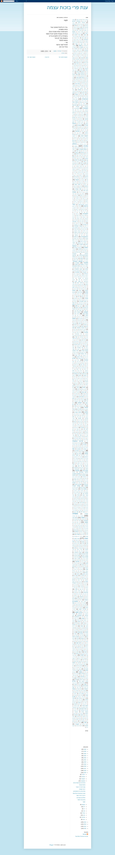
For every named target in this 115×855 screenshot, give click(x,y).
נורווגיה (82, 523)
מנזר (81, 479)
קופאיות (86, 633)
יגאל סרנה (74, 343)
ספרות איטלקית (78, 552)
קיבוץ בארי (82, 635)
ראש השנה (78, 643)
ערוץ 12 (75, 584)
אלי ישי (83, 79)
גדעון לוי (81, 176)
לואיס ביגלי (80, 422)
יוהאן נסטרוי (74, 366)
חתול (87, 326)
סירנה (85, 547)
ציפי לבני (76, 623)
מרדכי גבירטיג (85, 501)
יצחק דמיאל (78, 395)
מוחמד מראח (85, 447)
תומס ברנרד (85, 705)
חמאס (74, 318)
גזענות (77, 180)
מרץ (84, 815)
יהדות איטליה (79, 346)
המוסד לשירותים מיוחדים (78, 252)
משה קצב (76, 511)
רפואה (73, 662)
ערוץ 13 (86, 586)
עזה (87, 569)
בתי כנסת (85, 161)
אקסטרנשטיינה (76, 108)
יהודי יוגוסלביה (83, 353)
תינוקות (81, 714)
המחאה (86, 253)
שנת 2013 (81, 695)
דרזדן (79, 223)
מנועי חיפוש (86, 479)
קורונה (81, 633)
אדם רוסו (80, 33)
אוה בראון (81, 40)
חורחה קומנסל (75, 309)
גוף (87, 179)
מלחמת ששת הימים (76, 476)
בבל (78, 126)
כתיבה (87, 416)
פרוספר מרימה (79, 607)
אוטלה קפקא (83, 44)
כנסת (87, 413)
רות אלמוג (78, 653)
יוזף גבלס (86, 369)
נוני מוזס (78, 522)
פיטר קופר (81, 595)
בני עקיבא (84, 142)
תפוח (75, 722)
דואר (73, 196)
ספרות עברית (85, 557)
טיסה (75, 330)
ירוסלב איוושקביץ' (77, 401)
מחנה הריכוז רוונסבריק (84, 458)
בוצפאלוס (78, 129)
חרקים (75, 324)
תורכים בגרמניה (84, 710)
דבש (82, 196)
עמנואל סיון (78, 578)
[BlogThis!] (46, 51)
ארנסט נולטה (80, 123)
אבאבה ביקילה (85, 19)
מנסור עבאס (80, 481)
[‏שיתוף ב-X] (44, 51)
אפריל (83, 813)
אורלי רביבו (82, 56)
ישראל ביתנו (85, 409)
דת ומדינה (85, 224)
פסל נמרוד (84, 604)
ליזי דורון (82, 430)
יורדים (81, 383)
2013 (84, 824)
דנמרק (87, 221)
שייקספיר (75, 676)
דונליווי (79, 206)
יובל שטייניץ (86, 366)
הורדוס (81, 238)
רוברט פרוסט (85, 647)
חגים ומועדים (83, 301)
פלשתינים (75, 601)
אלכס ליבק (79, 85)
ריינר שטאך (74, 658)
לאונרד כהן (80, 419)
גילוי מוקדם (74, 183)
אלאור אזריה (75, 74)
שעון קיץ (75, 695)
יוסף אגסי (86, 379)
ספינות (86, 549)
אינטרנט (86, 68)
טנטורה (78, 335)
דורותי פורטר (84, 207)
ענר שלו (79, 581)
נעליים (77, 533)
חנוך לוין (79, 321)
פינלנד (82, 598)
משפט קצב (74, 517)
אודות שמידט (78, 39)
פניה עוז (77, 603)
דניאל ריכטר (81, 220)
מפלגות (86, 485)
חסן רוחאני (74, 323)
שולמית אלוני (76, 673)
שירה (76, 679)
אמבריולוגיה (85, 89)
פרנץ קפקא (78, 612)
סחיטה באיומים (77, 543)
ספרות (86, 552)
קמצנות (82, 638)
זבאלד (85, 287)
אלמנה (73, 86)
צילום (80, 623)
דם (74, 212)
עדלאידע (73, 564)
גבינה (75, 172)
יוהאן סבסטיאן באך (83, 367)
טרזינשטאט (86, 338)
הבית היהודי (76, 229)
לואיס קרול (74, 422)
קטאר (75, 633)
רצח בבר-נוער (79, 665)
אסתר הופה (75, 102)
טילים (79, 330)
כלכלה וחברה (78, 412)
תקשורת (77, 724)
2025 (84, 751)
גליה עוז (80, 186)
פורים (75, 592)
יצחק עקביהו (78, 398)
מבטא (84, 438)
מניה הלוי (86, 481)
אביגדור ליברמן (76, 21)
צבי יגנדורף (76, 618)
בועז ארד (74, 128)
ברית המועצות (85, 153)
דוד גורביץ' (77, 199)
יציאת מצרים (76, 399)
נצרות (86, 536)
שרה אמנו (78, 698)
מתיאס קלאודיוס (77, 519)
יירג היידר (85, 386)
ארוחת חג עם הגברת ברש (79, 782)
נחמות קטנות (82, 784)
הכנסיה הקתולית (77, 247)
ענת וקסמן (74, 581)
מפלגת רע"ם (76, 492)
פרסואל (86, 613)
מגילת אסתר (79, 439)
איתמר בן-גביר (80, 73)
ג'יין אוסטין (74, 169)
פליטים (80, 599)
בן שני (82, 140)
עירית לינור (81, 572)
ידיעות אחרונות (77, 344)
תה (79, 704)
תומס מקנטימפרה (83, 708)
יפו (83, 393)
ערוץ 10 (80, 584)
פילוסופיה (81, 596)
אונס (80, 45)
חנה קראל (74, 320)
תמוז (83, 718)
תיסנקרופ (76, 714)
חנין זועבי (80, 323)
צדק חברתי (79, 620)
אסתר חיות (82, 103)
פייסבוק (75, 595)
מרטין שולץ (80, 504)
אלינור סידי (78, 82)
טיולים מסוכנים (85, 330)
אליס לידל (83, 83)
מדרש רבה (79, 442)
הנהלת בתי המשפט (84, 259)
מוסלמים (79, 449)
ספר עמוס (81, 550)
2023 (84, 755)
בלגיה (87, 139)
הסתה (76, 264)
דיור (79, 207)
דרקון (75, 223)
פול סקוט (81, 589)
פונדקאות (86, 592)
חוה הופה (74, 303)
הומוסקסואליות (84, 236)
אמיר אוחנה (84, 93)
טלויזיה (86, 332)
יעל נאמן (78, 390)
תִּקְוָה (84, 801)
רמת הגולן (82, 661)
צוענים (73, 620)
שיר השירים (81, 679)
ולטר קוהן (82, 284)
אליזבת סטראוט (85, 82)
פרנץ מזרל (86, 612)
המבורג (78, 250)
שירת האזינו (74, 682)
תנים (77, 721)
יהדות (86, 346)
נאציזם (75, 520)
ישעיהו (75, 406)
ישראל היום (79, 409)
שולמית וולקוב (85, 675)
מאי (84, 811)
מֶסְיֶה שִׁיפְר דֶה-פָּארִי (80, 787)
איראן (81, 70)
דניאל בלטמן (79, 218)
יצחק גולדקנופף (85, 395)
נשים (86, 538)
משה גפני (80, 510)
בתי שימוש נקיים (75, 163)
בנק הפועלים (79, 147)
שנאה (86, 695)
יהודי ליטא (76, 353)
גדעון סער (76, 176)
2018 (84, 766)
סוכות (83, 541)
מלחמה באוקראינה (83, 472)
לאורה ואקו (74, 419)
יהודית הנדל (85, 361)
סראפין (78, 560)
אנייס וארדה (83, 100)
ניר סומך (81, 531)
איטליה (77, 62)
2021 (84, 759)
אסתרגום (76, 103)
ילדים (83, 387)
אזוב (78, 57)
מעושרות (84, 482)
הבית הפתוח (85, 230)
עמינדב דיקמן (85, 577)
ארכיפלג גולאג (84, 120)
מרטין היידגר (82, 502)
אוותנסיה (81, 42)
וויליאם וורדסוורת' (84, 275)
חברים (75, 298)
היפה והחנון (74, 244)
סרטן (87, 563)
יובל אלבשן (76, 364)
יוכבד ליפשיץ (78, 369)
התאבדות (84, 272)
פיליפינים (86, 598)
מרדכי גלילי (78, 501)
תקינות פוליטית (85, 724)
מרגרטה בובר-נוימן (77, 499)
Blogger (51, 845)
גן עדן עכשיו (78, 190)
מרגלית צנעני (76, 498)
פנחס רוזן (83, 603)
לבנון (75, 421)
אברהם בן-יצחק (77, 27)
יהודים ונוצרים (81, 358)
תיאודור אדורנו (84, 711)
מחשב (87, 459)
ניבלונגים (80, 528)
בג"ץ (75, 126)
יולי (84, 806)
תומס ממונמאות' (75, 707)
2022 (84, 757)
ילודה (77, 387)
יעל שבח (74, 390)
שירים (63, 53)
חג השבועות (74, 299)
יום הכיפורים (84, 373)
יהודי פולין (77, 355)
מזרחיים (77, 450)
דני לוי (73, 215)
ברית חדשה (78, 153)
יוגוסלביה (80, 366)
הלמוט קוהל (84, 250)
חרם (79, 324)
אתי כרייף (83, 126)
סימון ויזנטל (79, 546)
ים (72, 387)
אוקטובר (83, 778)
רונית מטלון (74, 650)
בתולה (82, 160)
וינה (79, 279)
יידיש (76, 384)
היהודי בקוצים (76, 238)
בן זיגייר (75, 139)
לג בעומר (86, 422)
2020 (84, 762)
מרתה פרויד (85, 510)
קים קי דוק (76, 635)
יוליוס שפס (81, 372)
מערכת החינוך (78, 484)
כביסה (84, 410)
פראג (83, 606)
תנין (73, 721)
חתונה (82, 326)
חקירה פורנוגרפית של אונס (79, 793)
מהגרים (84, 444)
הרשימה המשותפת (84, 270)
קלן (86, 638)
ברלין (75, 155)
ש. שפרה (81, 670)
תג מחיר (84, 704)
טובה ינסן (75, 329)
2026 (84, 749)
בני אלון (78, 140)
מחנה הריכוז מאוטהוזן (78, 456)
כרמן (75, 413)
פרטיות (73, 607)
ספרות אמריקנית (84, 554)
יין (72, 384)
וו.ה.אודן (80, 273)
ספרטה (86, 560)
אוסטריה (81, 47)
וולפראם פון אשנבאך (83, 278)
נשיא (74, 536)
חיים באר (79, 315)
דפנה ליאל (82, 221)
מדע (84, 443)
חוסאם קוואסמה (80, 304)
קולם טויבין (76, 630)
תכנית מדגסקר (85, 716)
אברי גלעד (86, 28)
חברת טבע (86, 299)
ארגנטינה (86, 109)
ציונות (79, 621)
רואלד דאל (78, 644)
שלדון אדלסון (85, 686)
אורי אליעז (77, 51)
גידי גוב (86, 183)
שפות (87, 696)
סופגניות (78, 541)
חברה (86, 298)
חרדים (84, 324)
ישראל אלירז (77, 407)
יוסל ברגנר (76, 378)
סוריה (83, 543)
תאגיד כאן (85, 702)
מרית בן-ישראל (77, 508)
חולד (85, 304)
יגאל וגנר (86, 343)
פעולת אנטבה (77, 604)
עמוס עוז (76, 575)
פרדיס (75, 606)
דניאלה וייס (76, 220)
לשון (78, 432)
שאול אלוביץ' (74, 670)
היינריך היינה (83, 241)
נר (82, 536)
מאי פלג (81, 433)
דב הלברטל (76, 195)
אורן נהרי (75, 56)
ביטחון (86, 133)
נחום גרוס (86, 525)
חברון (80, 298)
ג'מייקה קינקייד (84, 170)
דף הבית (47, 57)
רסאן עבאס (86, 662)
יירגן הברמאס (79, 386)
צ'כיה (87, 618)
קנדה (78, 638)
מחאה (86, 452)
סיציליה (73, 546)
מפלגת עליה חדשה (84, 492)
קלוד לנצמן (83, 636)
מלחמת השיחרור (82, 475)
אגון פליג (75, 28)
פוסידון (79, 592)
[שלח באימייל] (47, 51)
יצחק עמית (85, 398)
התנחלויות (77, 272)
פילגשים (86, 596)
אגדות (81, 28)
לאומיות (79, 418)
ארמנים (77, 120)
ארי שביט (81, 111)
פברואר (83, 817)
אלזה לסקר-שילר (80, 77)
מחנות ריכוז (76, 458)
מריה (75, 504)
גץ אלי (81, 192)
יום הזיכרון (74, 372)
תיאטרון (86, 713)
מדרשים (73, 442)
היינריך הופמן (74, 239)
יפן (80, 393)
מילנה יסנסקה (80, 463)
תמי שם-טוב (74, 718)
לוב (85, 424)
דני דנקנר (78, 215)
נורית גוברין (76, 523)
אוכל (76, 44)
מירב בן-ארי (79, 464)
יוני (84, 808)
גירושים (86, 186)
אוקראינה (86, 50)
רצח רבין (86, 669)
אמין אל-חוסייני (75, 91)
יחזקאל (86, 384)
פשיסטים (79, 615)
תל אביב (79, 716)
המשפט (81, 258)
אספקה (80, 102)
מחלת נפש (78, 453)
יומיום (79, 375)
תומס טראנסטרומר (84, 707)
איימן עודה (80, 65)
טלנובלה (86, 335)
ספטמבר (83, 780)
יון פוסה (73, 375)
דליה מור (81, 212)
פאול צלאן (76, 586)
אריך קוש (77, 114)
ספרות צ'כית (85, 558)
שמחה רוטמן (79, 692)
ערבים (85, 584)
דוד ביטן (82, 199)
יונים (74, 376)
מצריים (78, 495)
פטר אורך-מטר (85, 593)
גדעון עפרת (86, 178)
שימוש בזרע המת (84, 678)
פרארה (79, 606)
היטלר (87, 239)
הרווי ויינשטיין (79, 267)
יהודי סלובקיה (85, 355)
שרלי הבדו (80, 701)
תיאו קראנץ (76, 710)
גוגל (81, 178)
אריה (78, 112)
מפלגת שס (85, 493)
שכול (85, 684)
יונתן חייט (81, 378)
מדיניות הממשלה (77, 441)
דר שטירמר (75, 221)
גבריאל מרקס (85, 173)
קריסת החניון (79, 639)
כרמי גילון (80, 413)
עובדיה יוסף (84, 566)
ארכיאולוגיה (79, 117)
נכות (87, 533)
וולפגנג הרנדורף (77, 276)
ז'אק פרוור (85, 285)
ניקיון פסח (76, 530)
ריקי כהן (79, 659)
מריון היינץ (82, 507)
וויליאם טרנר (76, 275)
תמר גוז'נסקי (78, 719)
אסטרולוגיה (86, 102)
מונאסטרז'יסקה (78, 447)
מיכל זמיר (76, 461)
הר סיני (85, 267)
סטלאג (87, 544)
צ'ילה (82, 616)
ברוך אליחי (84, 150)
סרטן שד (81, 563)
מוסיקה (84, 449)
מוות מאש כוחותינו (76, 444)
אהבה (84, 34)
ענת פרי (84, 834)
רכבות (75, 659)
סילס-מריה (85, 546)
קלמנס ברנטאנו (75, 636)
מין (74, 463)
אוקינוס (80, 48)
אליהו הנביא (82, 80)
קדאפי (73, 627)
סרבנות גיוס (84, 561)
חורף (85, 310)
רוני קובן (79, 650)
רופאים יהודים (76, 652)
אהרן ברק (84, 37)
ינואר (83, 819)
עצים (81, 583)
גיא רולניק (81, 181)
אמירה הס (78, 92)
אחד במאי (85, 59)
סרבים (73, 560)
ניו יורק (75, 528)
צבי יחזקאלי (86, 620)
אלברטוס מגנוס (84, 76)
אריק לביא (86, 117)
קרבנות (85, 639)
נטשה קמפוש (78, 526)
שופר (79, 675)
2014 (84, 822)
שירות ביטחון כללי (83, 681)
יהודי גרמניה (75, 350)
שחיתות (82, 676)
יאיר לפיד (74, 338)
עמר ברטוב (79, 580)
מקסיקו (77, 496)
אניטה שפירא (75, 99)
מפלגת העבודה (76, 485)
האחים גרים (75, 227)
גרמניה (74, 192)
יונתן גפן (86, 378)
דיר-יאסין (77, 209)
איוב (81, 62)
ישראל (86, 407)
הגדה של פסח (85, 232)
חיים (87, 315)
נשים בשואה (76, 538)
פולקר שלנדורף (77, 590)
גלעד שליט (85, 190)
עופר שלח (81, 567)
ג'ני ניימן (77, 170)
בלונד (80, 139)
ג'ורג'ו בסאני (86, 169)
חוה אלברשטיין (81, 302)
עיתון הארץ (85, 574)
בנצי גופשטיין (85, 147)
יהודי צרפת (79, 356)
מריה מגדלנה (85, 505)
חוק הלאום (78, 307)
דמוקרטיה (85, 214)
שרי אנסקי (74, 699)
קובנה (87, 630)
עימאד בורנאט (85, 570)
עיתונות (78, 574)
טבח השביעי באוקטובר (81, 327)
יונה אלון (85, 376)
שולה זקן (82, 673)
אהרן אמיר (74, 36)
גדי (76, 175)
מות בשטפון (82, 450)
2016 (84, 770)
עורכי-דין (75, 567)
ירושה (86, 402)
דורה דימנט (74, 206)
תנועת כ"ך (82, 721)
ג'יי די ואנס (80, 169)
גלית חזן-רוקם (81, 187)
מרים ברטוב (76, 507)
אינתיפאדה (76, 68)
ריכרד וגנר (84, 659)
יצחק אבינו (76, 393)
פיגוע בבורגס (78, 593)
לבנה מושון (80, 421)
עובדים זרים (78, 566)
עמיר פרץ (79, 577)
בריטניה (76, 152)
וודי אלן (75, 273)
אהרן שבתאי (76, 37)
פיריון (78, 598)
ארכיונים (80, 119)
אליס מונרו (77, 83)
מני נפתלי (76, 479)
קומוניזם (86, 632)
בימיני (87, 134)
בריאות (82, 152)
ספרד (75, 550)
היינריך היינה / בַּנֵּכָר (80, 795)
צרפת (82, 626)
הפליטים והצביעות (81, 797)
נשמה (87, 540)
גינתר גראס (77, 184)
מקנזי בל (82, 496)
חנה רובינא (85, 321)
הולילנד (76, 235)
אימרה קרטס (76, 66)
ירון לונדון (86, 401)
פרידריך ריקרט (82, 609)
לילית (82, 432)
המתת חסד (76, 258)
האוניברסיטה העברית (84, 227)
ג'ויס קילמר (79, 164)
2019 (84, 764)
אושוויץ (86, 57)
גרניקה (78, 193)
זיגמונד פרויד (76, 288)
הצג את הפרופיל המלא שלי (81, 836)
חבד (74, 296)
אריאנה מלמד (83, 112)
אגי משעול (86, 30)
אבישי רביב (81, 25)
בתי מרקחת (78, 161)
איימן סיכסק (86, 65)
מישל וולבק (82, 467)
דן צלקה (77, 213)
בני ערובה (79, 142)
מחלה (86, 453)
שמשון (75, 693)
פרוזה (86, 607)
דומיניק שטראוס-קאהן (83, 204)
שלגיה (75, 684)
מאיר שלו (79, 435)
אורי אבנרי (83, 51)
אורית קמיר (86, 54)
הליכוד (79, 249)
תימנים (86, 714)
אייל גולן (82, 63)
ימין (78, 389)
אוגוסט (83, 804)
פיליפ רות (75, 596)
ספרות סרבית (77, 555)
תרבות (86, 725)
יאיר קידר (77, 340)
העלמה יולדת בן (85, 266)
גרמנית (83, 193)
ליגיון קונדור (78, 429)
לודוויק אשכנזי (79, 424)
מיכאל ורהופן (76, 459)
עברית (78, 564)
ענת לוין (85, 583)
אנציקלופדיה (76, 100)
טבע (73, 327)
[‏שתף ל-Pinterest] (41, 51)
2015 (84, 772)
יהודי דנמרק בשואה (82, 352)
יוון (77, 367)
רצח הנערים (81, 667)
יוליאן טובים (79, 370)
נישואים (76, 531)
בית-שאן (75, 137)
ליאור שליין (85, 429)
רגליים (82, 644)
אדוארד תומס (79, 30)
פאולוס (86, 587)
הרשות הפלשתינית (78, 269)
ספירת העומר (79, 549)
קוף (74, 632)
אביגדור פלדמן (81, 22)
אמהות (79, 89)
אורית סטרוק (76, 53)
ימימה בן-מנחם (83, 389)
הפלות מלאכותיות (76, 266)
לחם (86, 427)
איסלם (86, 70)
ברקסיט (75, 158)
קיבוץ (87, 635)
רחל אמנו (85, 656)
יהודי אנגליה (79, 349)
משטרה (86, 513)
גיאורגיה (75, 181)
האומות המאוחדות (78, 226)
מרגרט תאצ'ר (85, 499)
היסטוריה (81, 244)
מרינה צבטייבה (85, 508)
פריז (82, 610)
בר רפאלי (74, 149)
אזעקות (73, 57)
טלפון (82, 335)
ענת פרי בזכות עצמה (67, 7)
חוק (76, 306)
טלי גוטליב (78, 332)
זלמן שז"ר (76, 295)
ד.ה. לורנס (82, 195)
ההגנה (87, 235)
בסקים (73, 147)
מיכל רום (86, 463)
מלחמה (77, 470)
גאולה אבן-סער (80, 172)
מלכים (85, 478)
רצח (86, 665)
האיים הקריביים (83, 229)
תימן (74, 713)
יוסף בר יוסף (79, 379)
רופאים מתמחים (85, 653)
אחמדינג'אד (81, 60)
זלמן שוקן (82, 295)
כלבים (86, 412)
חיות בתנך (76, 313)
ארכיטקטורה (74, 119)
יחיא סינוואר (81, 384)
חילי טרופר (86, 318)
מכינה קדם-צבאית (78, 469)
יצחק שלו (82, 399)
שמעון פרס (81, 693)
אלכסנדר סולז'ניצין (80, 86)
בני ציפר (74, 142)
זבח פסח (80, 287)
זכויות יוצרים (79, 292)
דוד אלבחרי (78, 198)
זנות (78, 296)
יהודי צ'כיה (86, 356)
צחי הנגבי (84, 621)
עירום (79, 570)
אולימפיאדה (86, 45)
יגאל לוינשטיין (80, 343)
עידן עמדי (76, 569)
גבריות (86, 175)
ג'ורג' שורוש (76, 167)
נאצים (86, 522)
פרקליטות (80, 613)
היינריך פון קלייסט (82, 242)
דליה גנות (84, 210)
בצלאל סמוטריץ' (83, 149)
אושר (82, 57)
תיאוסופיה (76, 711)
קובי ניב (75, 629)
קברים (77, 627)
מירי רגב (80, 466)
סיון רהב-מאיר (81, 544)
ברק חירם (80, 158)
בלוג (83, 139)
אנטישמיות (85, 99)
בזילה (83, 131)
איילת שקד (76, 63)
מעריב (79, 482)
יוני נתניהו (79, 376)
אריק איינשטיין (76, 115)
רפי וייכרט (74, 664)
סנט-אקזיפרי (80, 547)
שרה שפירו (80, 699)
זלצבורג (86, 296)
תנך (85, 722)
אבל (76, 25)
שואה (80, 672)
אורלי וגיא (80, 54)
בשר (87, 160)
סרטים (77, 561)
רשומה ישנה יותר (31, 57)
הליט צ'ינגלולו (85, 249)
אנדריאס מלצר (85, 97)
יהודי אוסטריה (80, 347)
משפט (83, 517)
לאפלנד (85, 421)
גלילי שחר (75, 186)
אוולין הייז (86, 42)
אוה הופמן (76, 40)
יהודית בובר (76, 360)
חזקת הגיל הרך (78, 310)
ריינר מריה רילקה (81, 658)
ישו (73, 404)
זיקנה (80, 290)
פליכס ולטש (74, 599)
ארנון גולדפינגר (80, 122)
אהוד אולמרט (77, 34)
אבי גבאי (78, 19)
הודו (81, 235)
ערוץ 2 (81, 586)
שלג (80, 684)
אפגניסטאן (86, 105)
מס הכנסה (74, 481)
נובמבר (83, 776)
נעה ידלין (82, 533)
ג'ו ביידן (84, 164)
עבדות (87, 564)
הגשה (82, 233)
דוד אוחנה (84, 198)
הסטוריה (86, 261)
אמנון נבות (82, 94)
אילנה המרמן (83, 66)
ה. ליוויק (86, 226)
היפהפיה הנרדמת (82, 246)
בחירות (77, 131)
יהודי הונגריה (74, 352)
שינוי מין (78, 678)
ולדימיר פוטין (80, 282)
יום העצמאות (76, 373)
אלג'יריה (77, 76)
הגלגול (87, 233)
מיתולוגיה (76, 467)
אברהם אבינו (85, 27)
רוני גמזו (85, 650)
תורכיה (75, 708)
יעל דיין (83, 390)
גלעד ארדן (86, 189)
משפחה (75, 514)
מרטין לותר (86, 504)
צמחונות (78, 624)
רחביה (82, 655)
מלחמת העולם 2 (76, 473)
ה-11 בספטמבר (77, 224)
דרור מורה (83, 223)
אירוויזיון (82, 71)
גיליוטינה (84, 184)
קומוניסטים (80, 632)
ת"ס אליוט (74, 701)
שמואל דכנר (76, 690)
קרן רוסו (82, 641)
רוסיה (85, 652)
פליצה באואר (83, 601)
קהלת (79, 629)
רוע (81, 652)
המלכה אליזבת (80, 256)
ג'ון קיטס (81, 167)
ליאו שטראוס (76, 427)
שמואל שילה (85, 692)
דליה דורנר (78, 210)
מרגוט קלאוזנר (82, 498)
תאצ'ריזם (74, 702)
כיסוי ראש (75, 410)
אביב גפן (84, 21)
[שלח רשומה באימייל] (50, 51)
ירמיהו (83, 404)
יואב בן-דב (78, 363)
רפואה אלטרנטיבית (81, 664)
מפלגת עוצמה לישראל (78, 490)
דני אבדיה (83, 215)
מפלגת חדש (83, 487)
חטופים (86, 312)
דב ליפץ (86, 196)
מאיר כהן (86, 435)
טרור (76, 337)
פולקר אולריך (85, 590)
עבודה (82, 564)
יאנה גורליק (83, 341)
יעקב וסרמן (84, 392)
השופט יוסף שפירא (75, 270)
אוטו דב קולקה (75, 42)
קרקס (75, 641)
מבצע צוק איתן (77, 438)
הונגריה (86, 238)
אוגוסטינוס (86, 39)
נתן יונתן (82, 540)
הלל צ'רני (74, 249)
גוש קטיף (82, 179)
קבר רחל (81, 627)
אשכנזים (79, 125)
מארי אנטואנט (80, 436)
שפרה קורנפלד (81, 696)
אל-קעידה (82, 74)
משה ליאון (83, 511)
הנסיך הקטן (76, 259)
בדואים (86, 128)
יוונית (75, 367)
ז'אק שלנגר (79, 285)
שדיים (85, 672)
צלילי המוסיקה (85, 624)
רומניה (79, 649)
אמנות (76, 94)
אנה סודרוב (76, 97)
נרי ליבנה (78, 536)
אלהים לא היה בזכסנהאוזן (79, 791)
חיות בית (85, 313)
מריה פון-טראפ (78, 505)
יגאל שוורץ (84, 344)
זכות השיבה (79, 293)
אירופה (77, 71)
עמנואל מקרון (84, 578)
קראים (73, 638)
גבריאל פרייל (77, 173)
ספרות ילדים (85, 555)
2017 (84, 768)
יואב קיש (82, 364)
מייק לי (82, 459)
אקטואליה (85, 108)
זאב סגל (73, 285)
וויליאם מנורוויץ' (85, 276)
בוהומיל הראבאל (80, 128)
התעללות (86, 273)
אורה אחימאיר (79, 50)
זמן (82, 296)
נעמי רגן (82, 534)
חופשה (80, 306)
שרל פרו (85, 701)
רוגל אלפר (79, 647)
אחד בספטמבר (78, 59)
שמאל (73, 689)
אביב (73, 19)
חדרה (87, 302)
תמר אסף (84, 719)
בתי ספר (82, 163)
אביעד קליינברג (79, 24)
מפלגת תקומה (77, 493)
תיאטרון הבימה (80, 713)
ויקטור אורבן (77, 281)
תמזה (80, 718)
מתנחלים (86, 520)
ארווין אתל (79, 109)
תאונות (79, 702)
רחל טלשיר (79, 656)
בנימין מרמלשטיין (82, 144)
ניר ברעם (86, 531)
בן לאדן (86, 140)
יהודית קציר (79, 361)
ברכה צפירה (81, 155)
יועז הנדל (81, 381)
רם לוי (87, 661)
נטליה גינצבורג (85, 526)
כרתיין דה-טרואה (85, 415)
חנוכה (75, 321)
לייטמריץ (77, 430)
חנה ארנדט (80, 320)
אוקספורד (75, 48)
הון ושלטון (76, 236)
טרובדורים (82, 337)
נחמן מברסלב (80, 525)
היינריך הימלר (75, 241)
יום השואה (85, 375)
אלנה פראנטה (83, 88)
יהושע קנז (83, 363)
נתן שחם (77, 540)
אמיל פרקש (82, 91)
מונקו (73, 447)
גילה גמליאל (81, 183)
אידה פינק (86, 62)
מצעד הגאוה (85, 495)
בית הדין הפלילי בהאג (80, 134)
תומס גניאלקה (77, 705)
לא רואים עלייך (80, 416)
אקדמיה (77, 106)
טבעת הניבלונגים (82, 329)
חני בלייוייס (86, 323)
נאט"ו (79, 520)
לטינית (82, 427)
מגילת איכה (85, 439)
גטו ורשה (86, 181)
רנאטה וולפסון (76, 661)
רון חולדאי (74, 649)
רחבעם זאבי (74, 655)
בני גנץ (73, 140)
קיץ (87, 636)
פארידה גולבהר (80, 587)
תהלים (75, 704)
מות (73, 449)
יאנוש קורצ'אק (76, 341)
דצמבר (83, 774)
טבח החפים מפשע (75, 326)
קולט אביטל (82, 630)
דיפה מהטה (83, 209)
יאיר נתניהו (83, 340)
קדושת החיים (84, 629)
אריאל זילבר (74, 111)
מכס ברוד (85, 470)
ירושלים (80, 403)
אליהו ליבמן (76, 80)
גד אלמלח (81, 175)
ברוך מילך (78, 150)
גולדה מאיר (76, 178)
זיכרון (86, 290)
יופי (76, 381)
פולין (76, 589)
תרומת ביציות (79, 725)
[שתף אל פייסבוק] (43, 51)
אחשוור (75, 60)
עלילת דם (82, 575)
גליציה (87, 187)
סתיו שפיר (76, 563)
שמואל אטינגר (83, 690)
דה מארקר (78, 196)
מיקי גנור (86, 464)
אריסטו (82, 115)
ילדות (73, 386)
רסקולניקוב (79, 662)
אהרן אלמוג (80, 36)
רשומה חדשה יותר (63, 57)
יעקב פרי (77, 392)
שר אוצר (84, 698)
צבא (83, 618)
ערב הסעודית (75, 583)
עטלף (81, 569)
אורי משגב (82, 53)
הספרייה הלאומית (84, 264)
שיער (73, 678)
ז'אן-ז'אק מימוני (75, 284)
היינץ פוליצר (81, 239)
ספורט (75, 547)
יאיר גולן (80, 338)
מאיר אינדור (76, 433)
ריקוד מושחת (82, 789)
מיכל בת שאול (81, 461)
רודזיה (83, 649)
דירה (73, 209)
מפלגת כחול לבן (75, 487)
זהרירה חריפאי (83, 288)
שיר (86, 679)
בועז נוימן (84, 129)
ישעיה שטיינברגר (82, 406)
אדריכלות (74, 33)
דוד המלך (82, 201)
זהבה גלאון (74, 287)
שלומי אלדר (79, 687)
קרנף (78, 641)
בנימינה (76, 146)
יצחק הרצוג (81, 396)
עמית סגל (74, 577)
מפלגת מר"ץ (84, 489)
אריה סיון (82, 114)
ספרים (82, 560)
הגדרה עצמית (77, 232)
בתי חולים (77, 160)
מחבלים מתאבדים (77, 452)
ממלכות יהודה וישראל (78, 478)
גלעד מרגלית (78, 189)
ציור (83, 623)
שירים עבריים (81, 682)
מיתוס (86, 469)
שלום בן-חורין (78, 685)
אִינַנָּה (81, 68)
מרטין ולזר (76, 502)
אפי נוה (80, 105)
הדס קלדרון (76, 233)
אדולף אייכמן (80, 31)
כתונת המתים (76, 415)
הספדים (77, 263)
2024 (84, 753)
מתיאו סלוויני (84, 519)
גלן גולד (75, 187)
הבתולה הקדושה (77, 230)
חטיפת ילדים (77, 312)
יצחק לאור (74, 396)
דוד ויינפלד (76, 201)
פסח (73, 603)
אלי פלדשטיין (77, 79)
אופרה (85, 48)
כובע (80, 410)
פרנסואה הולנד (77, 610)
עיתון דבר (75, 572)
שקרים (73, 696)
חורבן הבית (81, 309)
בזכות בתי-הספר (81, 799)
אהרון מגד (86, 36)
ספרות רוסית (77, 558)
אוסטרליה (74, 47)
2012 (84, 826)
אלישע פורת (85, 85)
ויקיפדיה (86, 282)
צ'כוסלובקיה (76, 616)
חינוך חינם (80, 318)
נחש (74, 525)
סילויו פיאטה (74, 544)
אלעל (76, 88)
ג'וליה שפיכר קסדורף (80, 166)
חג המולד (80, 299)
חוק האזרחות (85, 307)
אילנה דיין (74, 65)
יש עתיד (78, 404)
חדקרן (75, 301)
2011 (85, 828)
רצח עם (75, 667)
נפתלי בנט (77, 534)
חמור (84, 320)
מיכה (87, 461)
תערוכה (79, 722)
